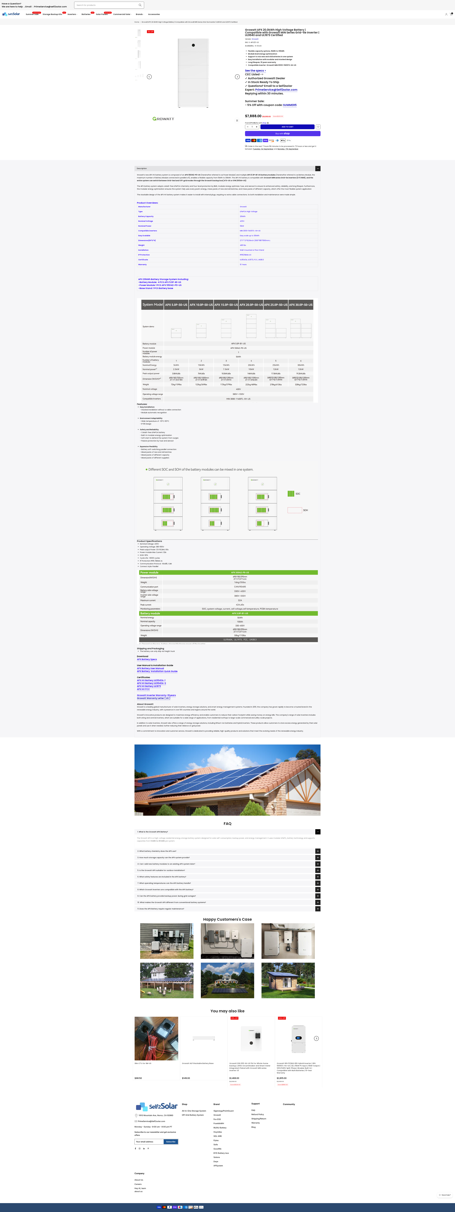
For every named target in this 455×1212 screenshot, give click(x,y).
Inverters (72, 14)
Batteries (88, 14)
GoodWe (217, 1149)
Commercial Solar (121, 14)
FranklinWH (219, 1123)
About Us (138, 1180)
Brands (139, 14)
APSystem (218, 1165)
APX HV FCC (143, 689)
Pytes (216, 1140)
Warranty (255, 1123)
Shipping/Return (258, 1118)
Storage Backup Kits (54, 14)
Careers (138, 1184)
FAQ (253, 1110)
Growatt (255, 39)
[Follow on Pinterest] (148, 1148)
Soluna (217, 1157)
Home (136, 22)
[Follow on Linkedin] (144, 1148)
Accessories (154, 14)
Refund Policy (257, 1114)
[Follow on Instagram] (139, 1148)
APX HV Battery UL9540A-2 (151, 683)
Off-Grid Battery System (193, 1115)
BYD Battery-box (221, 1153)
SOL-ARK (218, 1136)
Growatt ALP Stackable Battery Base (198, 1063)
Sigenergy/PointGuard (224, 1111)
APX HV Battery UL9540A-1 (151, 680)
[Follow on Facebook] (135, 1148)
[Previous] (149, 76)
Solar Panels (103, 14)
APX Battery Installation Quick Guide (157, 671)
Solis (216, 1144)
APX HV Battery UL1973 (149, 686)
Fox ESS (217, 1119)
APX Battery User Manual (150, 668)
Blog (253, 1127)
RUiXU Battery (220, 1127)
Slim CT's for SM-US (143, 1063)
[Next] (237, 76)
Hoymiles (218, 1132)
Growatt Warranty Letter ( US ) (153, 698)
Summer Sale (33, 14)
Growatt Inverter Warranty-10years (156, 695)
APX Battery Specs (147, 659)
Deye (216, 1161)
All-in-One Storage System (194, 1111)
